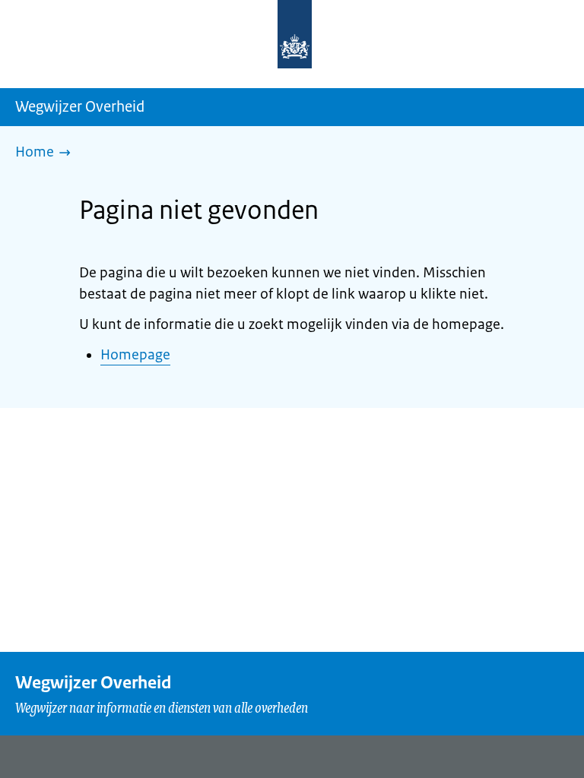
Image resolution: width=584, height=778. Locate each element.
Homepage (135, 355)
